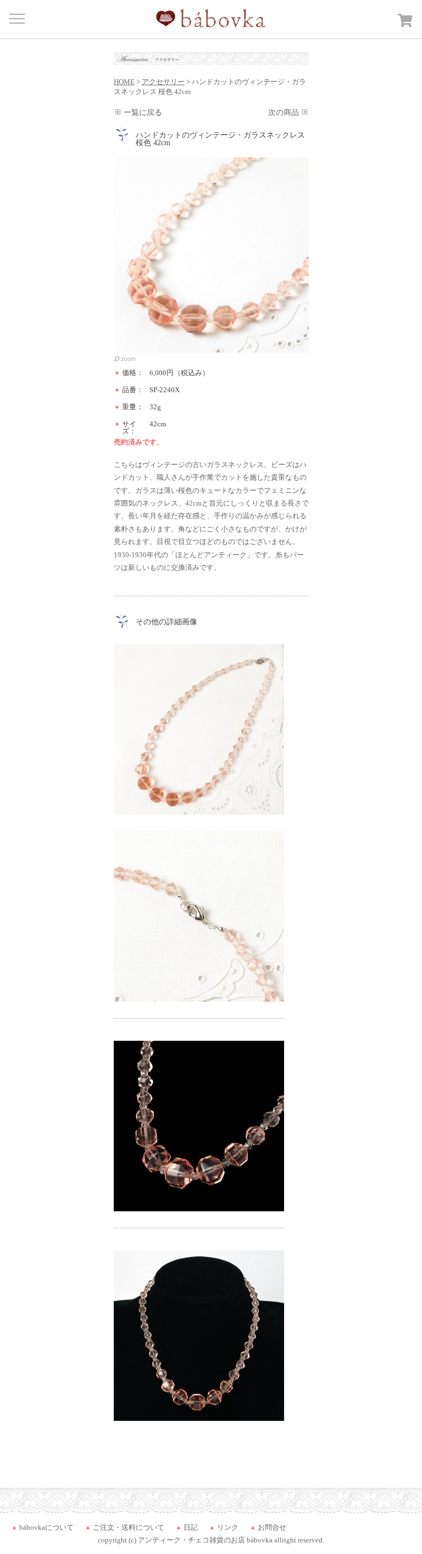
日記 (191, 1527)
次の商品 (283, 112)
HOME (124, 82)
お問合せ (272, 1527)
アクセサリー (163, 82)
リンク (227, 1527)
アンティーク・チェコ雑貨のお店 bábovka (205, 1540)
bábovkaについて (46, 1527)
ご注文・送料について (128, 1527)
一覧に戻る (143, 112)
